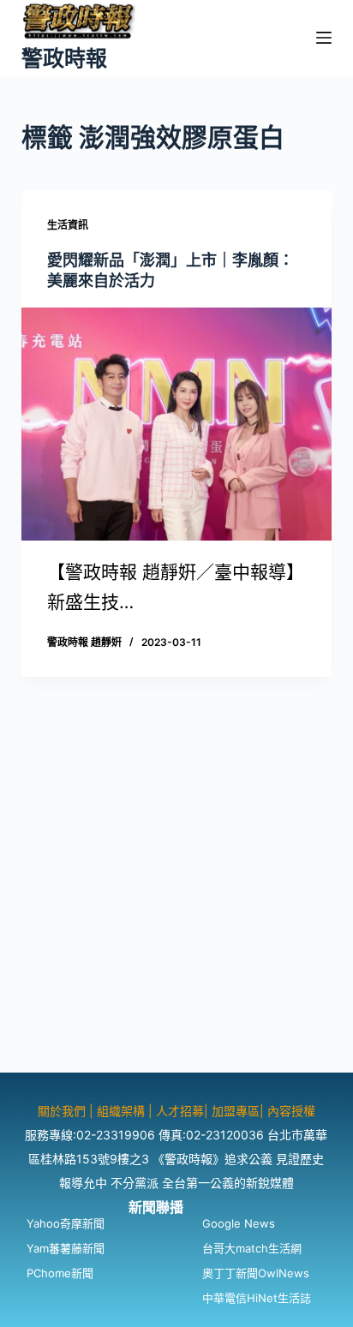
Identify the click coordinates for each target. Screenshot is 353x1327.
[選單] (324, 37)
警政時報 (64, 58)
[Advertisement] (176, 896)
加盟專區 (236, 1110)
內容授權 (291, 1110)
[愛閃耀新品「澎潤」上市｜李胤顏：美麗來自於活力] (176, 424)
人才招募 (180, 1110)
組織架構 (121, 1110)
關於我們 (63, 1110)
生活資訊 (67, 224)
